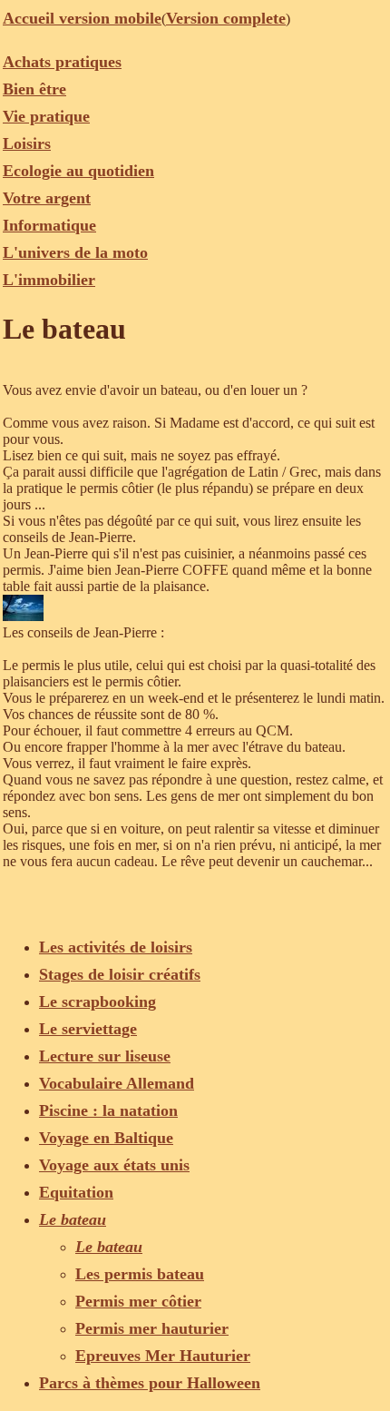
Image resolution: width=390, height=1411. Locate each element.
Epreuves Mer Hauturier (162, 1356)
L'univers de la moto (75, 252)
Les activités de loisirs (115, 947)
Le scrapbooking (97, 1001)
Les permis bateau (139, 1274)
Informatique (49, 225)
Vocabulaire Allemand (116, 1083)
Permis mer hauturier (152, 1328)
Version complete (226, 18)
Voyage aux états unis (114, 1165)
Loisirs (27, 143)
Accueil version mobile (82, 18)
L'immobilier (49, 280)
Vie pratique (46, 116)
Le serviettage (88, 1029)
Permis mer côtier (138, 1301)
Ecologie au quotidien (78, 171)
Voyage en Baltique (106, 1138)
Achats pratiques (62, 62)
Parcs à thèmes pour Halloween (149, 1383)
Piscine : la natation (108, 1110)
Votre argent (47, 198)
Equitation (76, 1192)
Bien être (34, 89)
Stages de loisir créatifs (119, 974)
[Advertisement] (148, 892)
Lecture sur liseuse (105, 1056)
